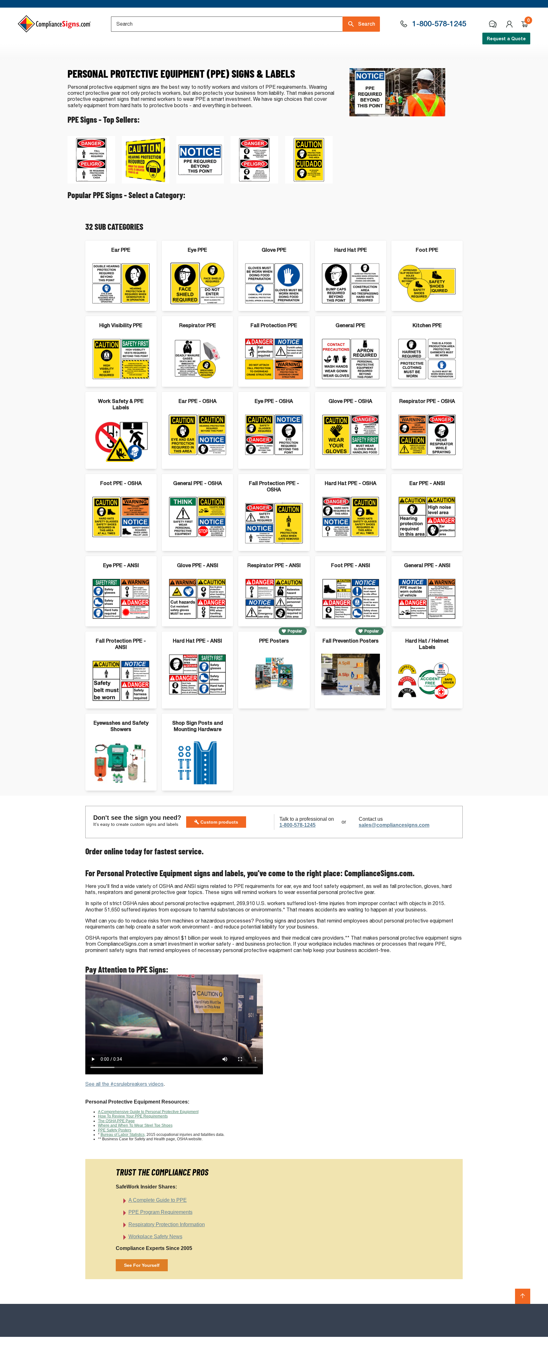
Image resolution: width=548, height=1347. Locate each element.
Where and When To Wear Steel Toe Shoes (135, 1125)
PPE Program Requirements (160, 1212)
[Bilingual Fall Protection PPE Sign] (91, 182)
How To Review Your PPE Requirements (133, 1116)
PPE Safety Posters (114, 1130)
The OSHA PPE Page (116, 1121)
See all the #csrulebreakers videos (124, 1084)
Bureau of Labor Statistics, (123, 1134)
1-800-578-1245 (297, 825)
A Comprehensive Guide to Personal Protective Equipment (148, 1112)
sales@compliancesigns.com (394, 825)
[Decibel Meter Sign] (145, 182)
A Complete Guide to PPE (157, 1200)
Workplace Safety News (155, 1236)
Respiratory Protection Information (166, 1224)
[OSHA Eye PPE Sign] (309, 182)
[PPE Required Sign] (200, 182)
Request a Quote (506, 38)
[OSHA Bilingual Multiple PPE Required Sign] (254, 182)
